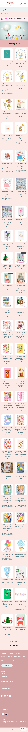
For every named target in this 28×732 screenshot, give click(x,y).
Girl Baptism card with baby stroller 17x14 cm (7, 85)
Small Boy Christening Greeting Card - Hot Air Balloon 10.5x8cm (20, 554)
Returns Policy (5, 678)
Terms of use (4, 676)
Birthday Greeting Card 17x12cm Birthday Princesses (20, 498)
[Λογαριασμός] (21, 3)
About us (3, 673)
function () (3, 722)
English (5, 709)
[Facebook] (2, 695)
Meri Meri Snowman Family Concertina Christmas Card (20, 581)
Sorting (14, 730)
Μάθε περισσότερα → (12, 19)
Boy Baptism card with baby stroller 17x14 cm (20, 63)
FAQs (2, 683)
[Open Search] (2, 9)
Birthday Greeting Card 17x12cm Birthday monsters (7, 526)
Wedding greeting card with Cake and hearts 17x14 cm (20, 113)
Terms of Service (5, 688)
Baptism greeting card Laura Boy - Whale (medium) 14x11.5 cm (20, 165)
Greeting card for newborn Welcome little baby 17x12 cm (7, 137)
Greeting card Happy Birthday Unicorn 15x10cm (20, 221)
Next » (16, 641)
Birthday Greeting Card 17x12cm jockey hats (20, 476)
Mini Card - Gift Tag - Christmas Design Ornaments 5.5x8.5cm (7, 405)
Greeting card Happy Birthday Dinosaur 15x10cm (7, 244)
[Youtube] (5, 695)
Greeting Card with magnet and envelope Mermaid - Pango (7, 603)
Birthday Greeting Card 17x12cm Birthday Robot (7, 498)
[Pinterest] (10, 695)
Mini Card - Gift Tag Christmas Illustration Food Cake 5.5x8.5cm (20, 453)
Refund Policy (5, 691)
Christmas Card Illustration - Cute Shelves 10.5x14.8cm (20, 358)
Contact (3, 686)
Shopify (8, 721)
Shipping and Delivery (7, 681)
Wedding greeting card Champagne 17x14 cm (21, 85)
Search (3, 671)
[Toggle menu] (3, 4)
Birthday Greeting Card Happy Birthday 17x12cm (20, 137)
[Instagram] (7, 695)
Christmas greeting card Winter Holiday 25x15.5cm (20, 193)
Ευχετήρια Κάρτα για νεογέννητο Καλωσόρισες (20, 244)
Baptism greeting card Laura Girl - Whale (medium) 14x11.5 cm (7, 193)
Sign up (7, 665)
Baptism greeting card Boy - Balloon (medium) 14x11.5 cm (7, 581)
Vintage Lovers (12, 719)
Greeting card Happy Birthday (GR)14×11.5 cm (20, 526)
